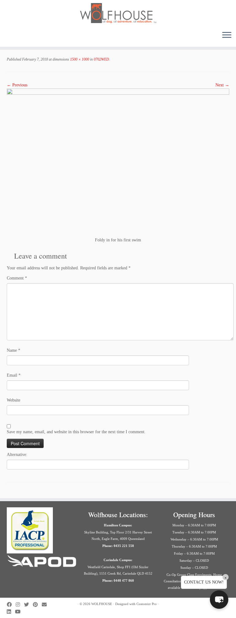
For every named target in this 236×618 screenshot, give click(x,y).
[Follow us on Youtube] (20, 611)
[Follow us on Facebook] (11, 604)
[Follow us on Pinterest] (37, 604)
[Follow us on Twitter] (28, 604)
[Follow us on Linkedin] (11, 611)
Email (14, 375)
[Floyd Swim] (118, 162)
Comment (17, 278)
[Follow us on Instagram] (20, 604)
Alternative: (17, 454)
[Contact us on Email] (46, 604)
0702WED (101, 59)
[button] (219, 599)
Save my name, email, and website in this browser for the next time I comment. (76, 432)
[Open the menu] (226, 35)
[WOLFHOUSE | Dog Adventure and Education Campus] (118, 13)
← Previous (17, 85)
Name (13, 350)
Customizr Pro (146, 604)
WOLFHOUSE (101, 604)
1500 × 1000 (79, 59)
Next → (222, 85)
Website (13, 400)
